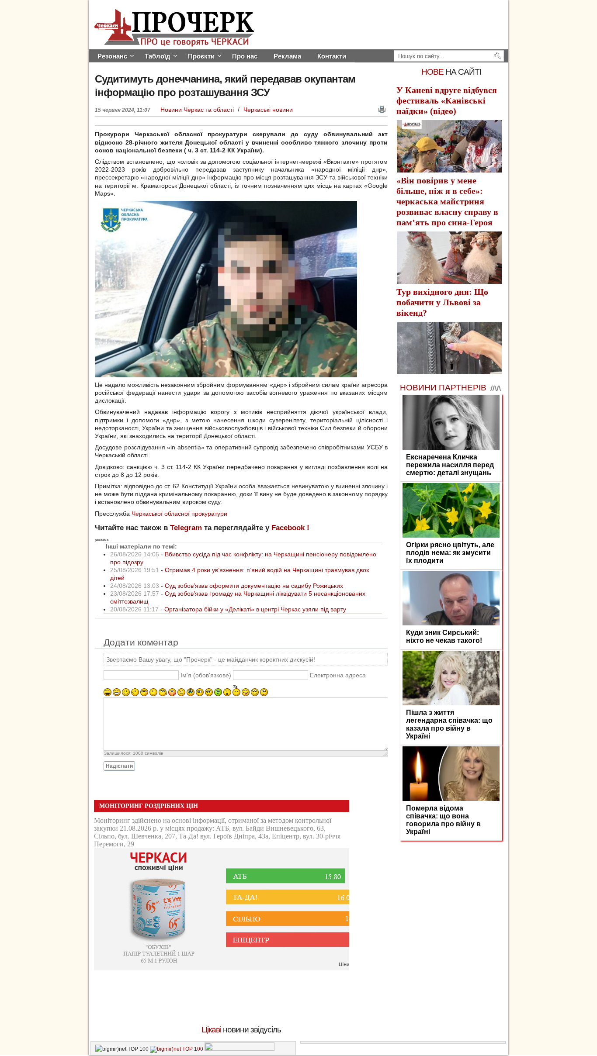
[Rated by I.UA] (239, 1049)
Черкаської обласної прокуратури (179, 513)
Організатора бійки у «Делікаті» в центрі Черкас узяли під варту (255, 609)
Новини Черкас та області (198, 109)
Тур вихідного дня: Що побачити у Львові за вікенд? (442, 302)
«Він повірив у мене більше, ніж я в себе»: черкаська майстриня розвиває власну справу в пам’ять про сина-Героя (447, 201)
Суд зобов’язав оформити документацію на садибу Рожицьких (254, 585)
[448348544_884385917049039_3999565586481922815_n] (226, 375)
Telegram (186, 528)
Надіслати (119, 766)
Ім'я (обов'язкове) (205, 675)
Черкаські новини (268, 109)
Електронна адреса (338, 675)
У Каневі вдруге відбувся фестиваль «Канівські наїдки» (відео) (446, 100)
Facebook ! (290, 528)
